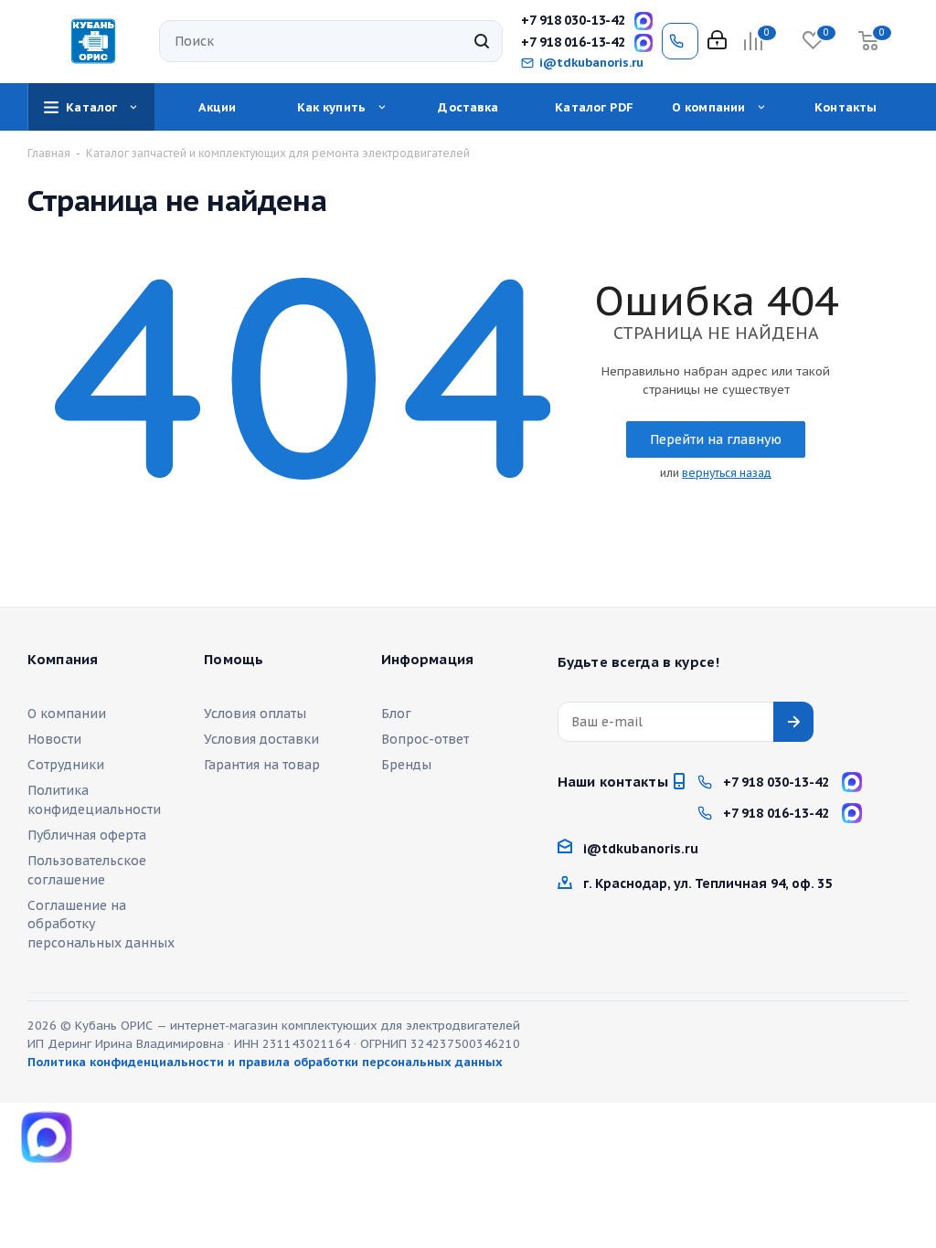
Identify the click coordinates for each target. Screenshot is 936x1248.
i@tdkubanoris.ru (591, 63)
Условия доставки (261, 739)
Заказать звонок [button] (680, 41)
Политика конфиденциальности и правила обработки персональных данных (265, 1062)
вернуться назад (726, 473)
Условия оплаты (255, 713)
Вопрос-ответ (425, 739)
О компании (66, 713)
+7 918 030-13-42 (573, 20)
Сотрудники (65, 764)
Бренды (406, 764)
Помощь (233, 659)
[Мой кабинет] (717, 41)
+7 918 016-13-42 (573, 42)
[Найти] (482, 41)
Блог (396, 713)
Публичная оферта (86, 835)
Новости (54, 739)
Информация (427, 659)
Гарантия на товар (262, 764)
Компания (62, 659)
